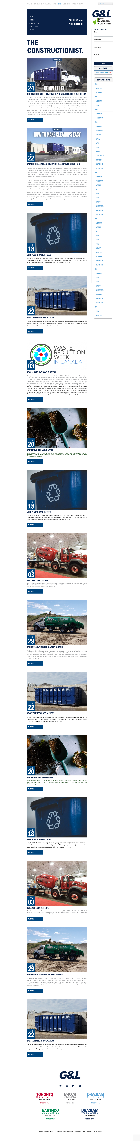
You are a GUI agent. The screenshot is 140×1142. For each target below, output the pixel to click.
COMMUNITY (48, 4)
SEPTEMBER (100, 88)
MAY (97, 143)
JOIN (103, 63)
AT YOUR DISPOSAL (34, 26)
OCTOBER (99, 92)
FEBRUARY (99, 118)
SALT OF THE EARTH (34, 23)
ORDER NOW (44, 1103)
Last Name (97, 47)
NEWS (54, 4)
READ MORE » (31, 120)
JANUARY (99, 101)
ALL (30, 13)
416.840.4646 (89, 1116)
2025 (96, 84)
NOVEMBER (99, 164)
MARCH (98, 135)
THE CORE (32, 30)
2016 (96, 269)
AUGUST (98, 151)
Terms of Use (87, 1131)
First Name (97, 39)
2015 (96, 307)
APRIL (98, 139)
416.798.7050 (70, 1100)
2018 (96, 172)
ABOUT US (29, 4)
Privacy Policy (78, 1131)
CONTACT (81, 4)
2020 (96, 109)
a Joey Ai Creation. (96, 1131)
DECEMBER (99, 168)
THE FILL (31, 17)
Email (95, 32)
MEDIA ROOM (66, 4)
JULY (97, 105)
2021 (96, 97)
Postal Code (98, 54)
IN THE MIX (32, 20)
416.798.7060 (44, 1100)
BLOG (59, 4)
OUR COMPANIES (38, 4)
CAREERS (74, 4)
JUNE (97, 147)
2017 (96, 219)
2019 (96, 122)
